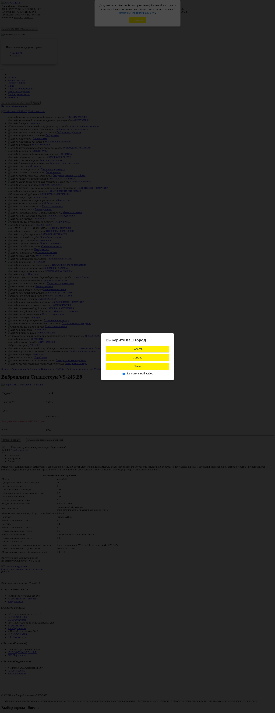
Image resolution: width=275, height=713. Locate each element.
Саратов (137, 349)
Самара (137, 357)
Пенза (137, 366)
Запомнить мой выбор (140, 373)
